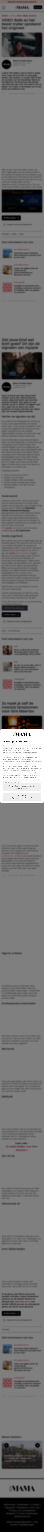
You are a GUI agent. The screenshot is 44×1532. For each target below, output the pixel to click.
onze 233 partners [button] (31, 757)
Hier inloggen (32, 752)
